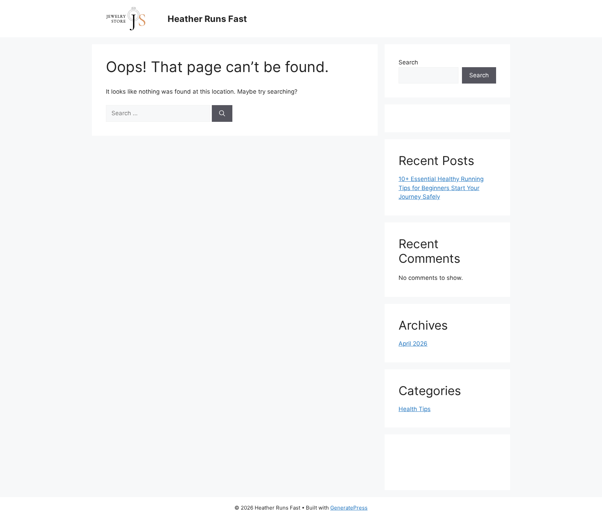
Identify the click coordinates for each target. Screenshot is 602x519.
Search (408, 62)
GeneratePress (349, 507)
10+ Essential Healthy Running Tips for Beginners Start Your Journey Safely (441, 187)
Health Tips (415, 409)
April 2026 (413, 343)
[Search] (222, 113)
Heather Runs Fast (207, 19)
